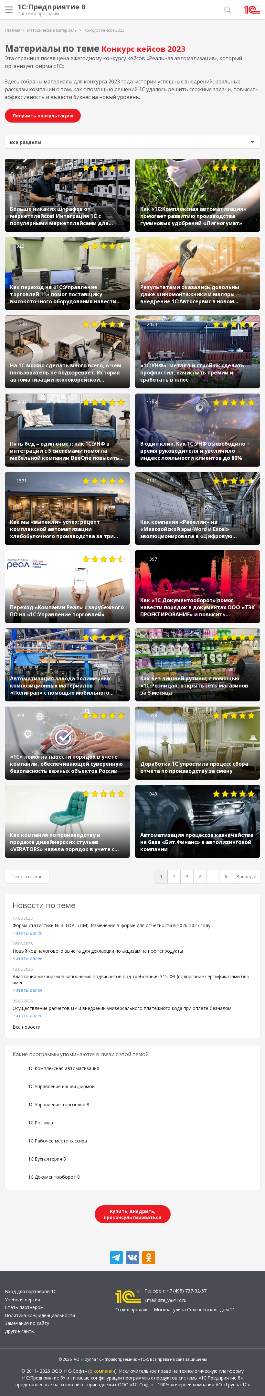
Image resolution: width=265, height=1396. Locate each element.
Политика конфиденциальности (40, 1315)
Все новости (26, 1027)
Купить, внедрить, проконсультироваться (132, 1214)
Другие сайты (20, 1331)
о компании (102, 1371)
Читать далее (28, 933)
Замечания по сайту (27, 1323)
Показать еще (27, 876)
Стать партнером (24, 1307)
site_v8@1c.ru (172, 1300)
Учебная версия (22, 1299)
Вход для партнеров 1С (31, 1291)
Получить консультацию (43, 116)
